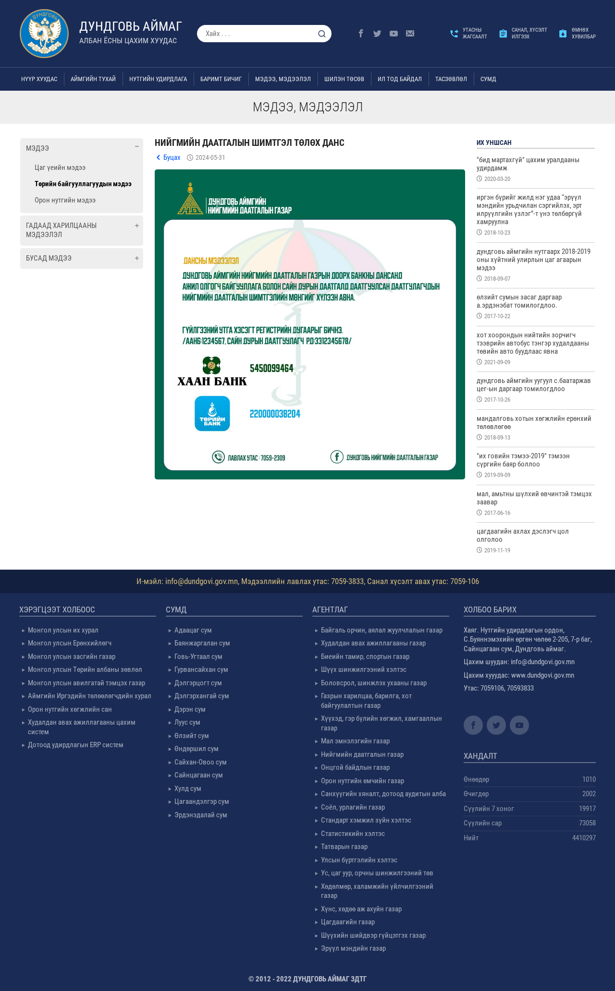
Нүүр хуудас (39, 79)
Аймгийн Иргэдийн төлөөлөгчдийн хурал (89, 696)
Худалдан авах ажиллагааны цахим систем (81, 727)
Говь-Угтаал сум (198, 656)
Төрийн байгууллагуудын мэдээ (83, 183)
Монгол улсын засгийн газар (71, 656)
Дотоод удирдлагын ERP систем (75, 744)
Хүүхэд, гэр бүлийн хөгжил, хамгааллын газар (381, 723)
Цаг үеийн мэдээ (60, 167)
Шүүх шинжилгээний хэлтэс (363, 669)
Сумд (488, 79)
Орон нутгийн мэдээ (65, 200)
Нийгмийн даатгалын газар (362, 754)
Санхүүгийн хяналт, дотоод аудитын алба (383, 793)
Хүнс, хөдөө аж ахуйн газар (361, 909)
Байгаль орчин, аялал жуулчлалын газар (382, 630)
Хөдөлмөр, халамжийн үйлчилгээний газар (377, 891)
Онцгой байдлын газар (355, 767)
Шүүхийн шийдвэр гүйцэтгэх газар (373, 935)
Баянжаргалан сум (202, 643)
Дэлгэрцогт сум (198, 683)
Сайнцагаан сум (198, 775)
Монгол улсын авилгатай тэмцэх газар (86, 683)
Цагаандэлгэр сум (201, 801)
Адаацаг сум (193, 630)
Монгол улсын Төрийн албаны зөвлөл (85, 669)
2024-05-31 (210, 157)
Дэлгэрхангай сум (201, 696)
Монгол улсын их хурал (63, 630)
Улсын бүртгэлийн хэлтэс (359, 860)
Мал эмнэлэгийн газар (355, 741)
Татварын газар (344, 846)
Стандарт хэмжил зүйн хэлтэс (366, 820)
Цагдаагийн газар (348, 922)
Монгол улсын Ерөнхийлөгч (69, 643)
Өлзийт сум (191, 735)
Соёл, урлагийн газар (353, 807)
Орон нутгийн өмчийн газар (362, 780)
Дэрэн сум (190, 709)
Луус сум (187, 722)
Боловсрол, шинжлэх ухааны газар (374, 683)
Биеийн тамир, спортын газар (365, 656)
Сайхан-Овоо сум (200, 762)
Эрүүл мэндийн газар (353, 948)
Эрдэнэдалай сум (200, 815)
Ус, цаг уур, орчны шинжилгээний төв (377, 873)
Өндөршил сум (196, 748)
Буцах (172, 157)
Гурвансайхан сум (201, 669)
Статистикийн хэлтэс (353, 833)
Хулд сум (187, 788)
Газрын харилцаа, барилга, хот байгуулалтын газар (366, 701)
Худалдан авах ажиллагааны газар (373, 643)
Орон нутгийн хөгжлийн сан (70, 709)
